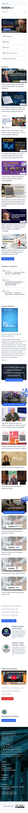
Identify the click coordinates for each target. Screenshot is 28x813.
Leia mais (3, 360)
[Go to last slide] (21, 22)
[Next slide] (24, 22)
